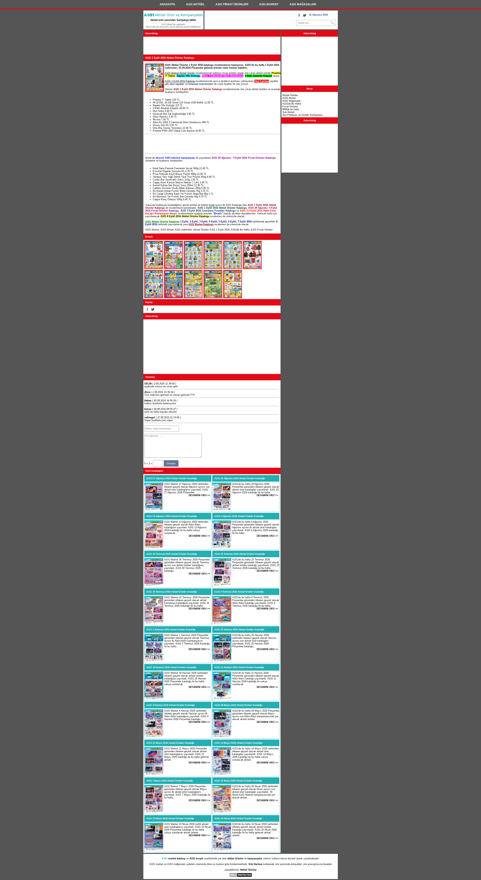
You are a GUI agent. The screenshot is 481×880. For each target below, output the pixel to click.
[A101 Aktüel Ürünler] (173, 28)
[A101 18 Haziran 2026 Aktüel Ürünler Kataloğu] (153, 698)
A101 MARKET (269, 4)
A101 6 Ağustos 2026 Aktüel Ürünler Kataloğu (239, 516)
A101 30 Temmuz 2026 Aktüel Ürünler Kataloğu (171, 554)
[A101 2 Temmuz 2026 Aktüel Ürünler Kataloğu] (153, 661)
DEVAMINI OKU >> (199, 495)
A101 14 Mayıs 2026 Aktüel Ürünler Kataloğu (238, 743)
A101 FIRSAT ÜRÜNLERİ (232, 4)
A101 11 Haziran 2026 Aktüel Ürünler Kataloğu (239, 667)
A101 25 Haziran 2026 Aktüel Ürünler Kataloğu (239, 629)
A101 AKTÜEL (195, 4)
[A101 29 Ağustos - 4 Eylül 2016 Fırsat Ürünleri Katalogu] (173, 297)
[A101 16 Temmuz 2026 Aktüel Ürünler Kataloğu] (153, 623)
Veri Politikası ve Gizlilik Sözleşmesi (302, 115)
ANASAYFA (167, 4)
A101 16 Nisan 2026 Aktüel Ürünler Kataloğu (238, 818)
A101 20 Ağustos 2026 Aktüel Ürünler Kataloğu (239, 478)
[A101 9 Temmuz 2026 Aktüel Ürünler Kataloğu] (222, 623)
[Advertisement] (211, 46)
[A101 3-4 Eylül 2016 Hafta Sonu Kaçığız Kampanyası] (232, 297)
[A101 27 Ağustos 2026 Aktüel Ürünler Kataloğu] (153, 510)
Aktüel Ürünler (200, 229)
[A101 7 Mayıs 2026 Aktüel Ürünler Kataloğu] (153, 812)
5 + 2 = (148, 463)
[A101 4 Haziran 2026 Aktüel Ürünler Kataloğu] (153, 736)
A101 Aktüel (167, 229)
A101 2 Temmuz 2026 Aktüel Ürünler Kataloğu (171, 629)
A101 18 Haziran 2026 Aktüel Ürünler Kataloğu (171, 667)
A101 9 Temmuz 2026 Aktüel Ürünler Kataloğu (239, 591)
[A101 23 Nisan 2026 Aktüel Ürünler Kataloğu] (153, 850)
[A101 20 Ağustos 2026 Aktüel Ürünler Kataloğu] (222, 510)
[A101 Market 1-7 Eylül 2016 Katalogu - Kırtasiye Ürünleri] (193, 268)
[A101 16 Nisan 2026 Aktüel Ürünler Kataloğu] (222, 850)
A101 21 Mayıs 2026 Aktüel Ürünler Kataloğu (170, 743)
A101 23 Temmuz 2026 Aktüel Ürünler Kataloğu (239, 554)
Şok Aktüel (288, 112)
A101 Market (152, 229)
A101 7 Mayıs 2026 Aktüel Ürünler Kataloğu (169, 780)
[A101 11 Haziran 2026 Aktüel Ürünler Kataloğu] (222, 698)
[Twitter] (304, 15)
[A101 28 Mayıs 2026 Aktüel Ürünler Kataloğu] (222, 736)
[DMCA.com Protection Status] (240, 876)
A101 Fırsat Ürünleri (262, 229)
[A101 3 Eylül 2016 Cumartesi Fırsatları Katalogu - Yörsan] (193, 297)
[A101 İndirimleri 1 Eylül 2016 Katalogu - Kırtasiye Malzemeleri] (232, 268)
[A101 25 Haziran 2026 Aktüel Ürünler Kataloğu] (222, 661)
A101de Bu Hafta (240, 229)
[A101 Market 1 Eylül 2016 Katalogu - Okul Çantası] (252, 268)
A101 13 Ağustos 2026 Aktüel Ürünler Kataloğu (171, 516)
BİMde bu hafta (290, 109)
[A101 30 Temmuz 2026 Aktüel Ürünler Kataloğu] (153, 585)
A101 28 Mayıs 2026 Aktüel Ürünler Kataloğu (238, 705)
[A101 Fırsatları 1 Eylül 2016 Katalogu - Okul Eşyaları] (212, 268)
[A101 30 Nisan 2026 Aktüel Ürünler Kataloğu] (222, 812)
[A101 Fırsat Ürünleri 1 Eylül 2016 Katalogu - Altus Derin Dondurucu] (173, 268)
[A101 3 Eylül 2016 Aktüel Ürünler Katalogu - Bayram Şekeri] (212, 297)
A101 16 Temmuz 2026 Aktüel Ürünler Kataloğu (171, 591)
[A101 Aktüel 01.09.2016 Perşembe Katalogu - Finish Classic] (153, 297)
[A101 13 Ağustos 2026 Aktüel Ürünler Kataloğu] (153, 547)
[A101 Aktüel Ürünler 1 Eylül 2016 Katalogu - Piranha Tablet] (153, 268)
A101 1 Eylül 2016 (220, 229)
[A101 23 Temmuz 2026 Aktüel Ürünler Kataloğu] (222, 585)
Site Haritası (255, 864)
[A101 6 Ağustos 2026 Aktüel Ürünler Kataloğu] (222, 547)
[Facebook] (299, 15)
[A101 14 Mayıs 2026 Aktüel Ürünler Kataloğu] (222, 774)
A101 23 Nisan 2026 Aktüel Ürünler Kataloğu (170, 818)
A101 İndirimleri (183, 229)
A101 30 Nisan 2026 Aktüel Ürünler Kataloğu (238, 780)
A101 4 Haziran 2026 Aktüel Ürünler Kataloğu (170, 705)
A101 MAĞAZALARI (303, 4)
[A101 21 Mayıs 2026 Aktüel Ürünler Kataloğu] (153, 774)
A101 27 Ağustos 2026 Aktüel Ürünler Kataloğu (171, 478)
